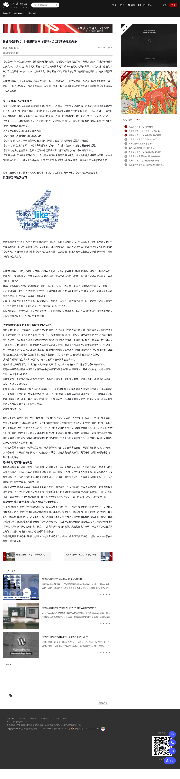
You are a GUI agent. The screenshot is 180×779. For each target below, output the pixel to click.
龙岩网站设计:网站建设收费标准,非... (145, 160)
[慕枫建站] (57, 32)
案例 (122, 5)
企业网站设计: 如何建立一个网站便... (145, 131)
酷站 (133, 5)
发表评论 (103, 703)
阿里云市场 (147, 5)
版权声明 (55, 719)
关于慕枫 (10, 719)
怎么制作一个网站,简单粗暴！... (143, 127)
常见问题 (21, 719)
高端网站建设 (20, 13)
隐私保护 (44, 719)
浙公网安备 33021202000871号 (87, 729)
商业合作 (33, 719)
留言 (65, 719)
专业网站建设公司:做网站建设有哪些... (145, 152)
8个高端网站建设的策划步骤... (142, 143)
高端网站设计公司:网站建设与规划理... (145, 135)
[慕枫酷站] (149, 66)
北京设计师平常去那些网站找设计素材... (146, 165)
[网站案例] (149, 113)
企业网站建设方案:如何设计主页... (143, 139)
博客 (30, 13)
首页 (114, 5)
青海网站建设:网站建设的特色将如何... (145, 156)
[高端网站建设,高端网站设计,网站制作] (15, 5)
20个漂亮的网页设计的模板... (141, 148)
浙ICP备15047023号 (62, 729)
